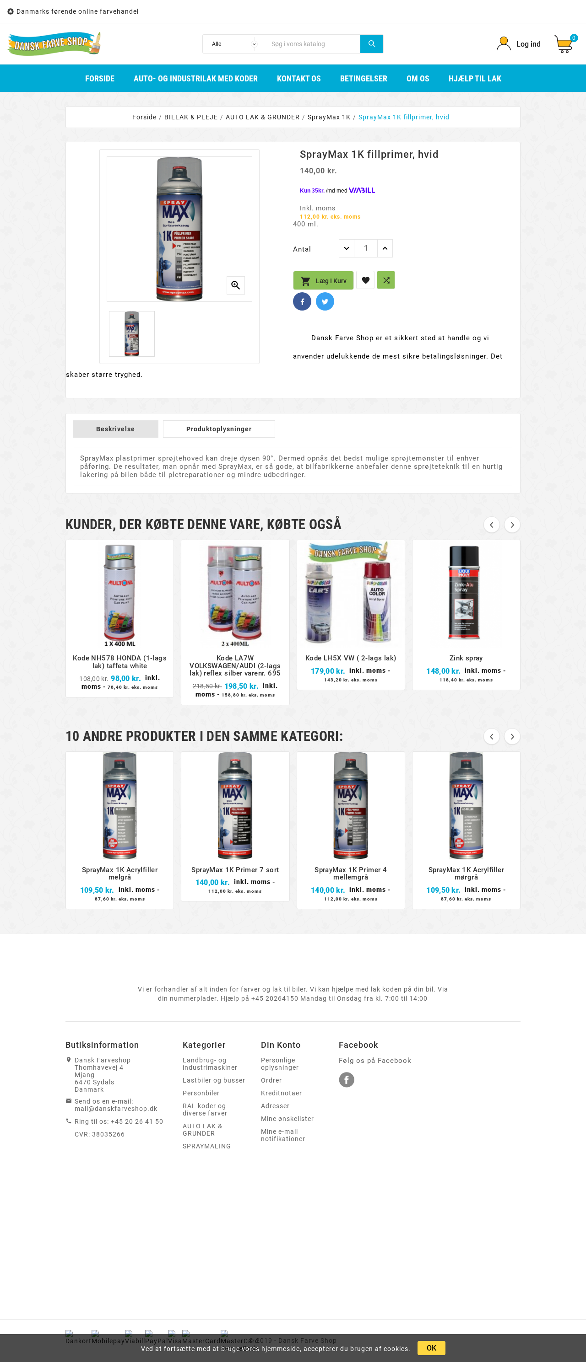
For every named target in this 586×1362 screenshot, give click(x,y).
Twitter (325, 301)
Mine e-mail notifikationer (283, 1135)
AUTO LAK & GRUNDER (202, 1129)
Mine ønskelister (287, 1118)
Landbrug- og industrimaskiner (210, 1063)
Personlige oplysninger (280, 1063)
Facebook (302, 301)
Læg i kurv (323, 281)
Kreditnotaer (281, 1093)
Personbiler (201, 1093)
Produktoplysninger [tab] (219, 429)
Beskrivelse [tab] (115, 429)
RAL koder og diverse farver (205, 1109)
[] (371, 44)
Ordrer (271, 1080)
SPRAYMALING (207, 1146)
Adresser (275, 1106)
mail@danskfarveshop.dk (116, 1108)
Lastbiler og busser (214, 1080)
